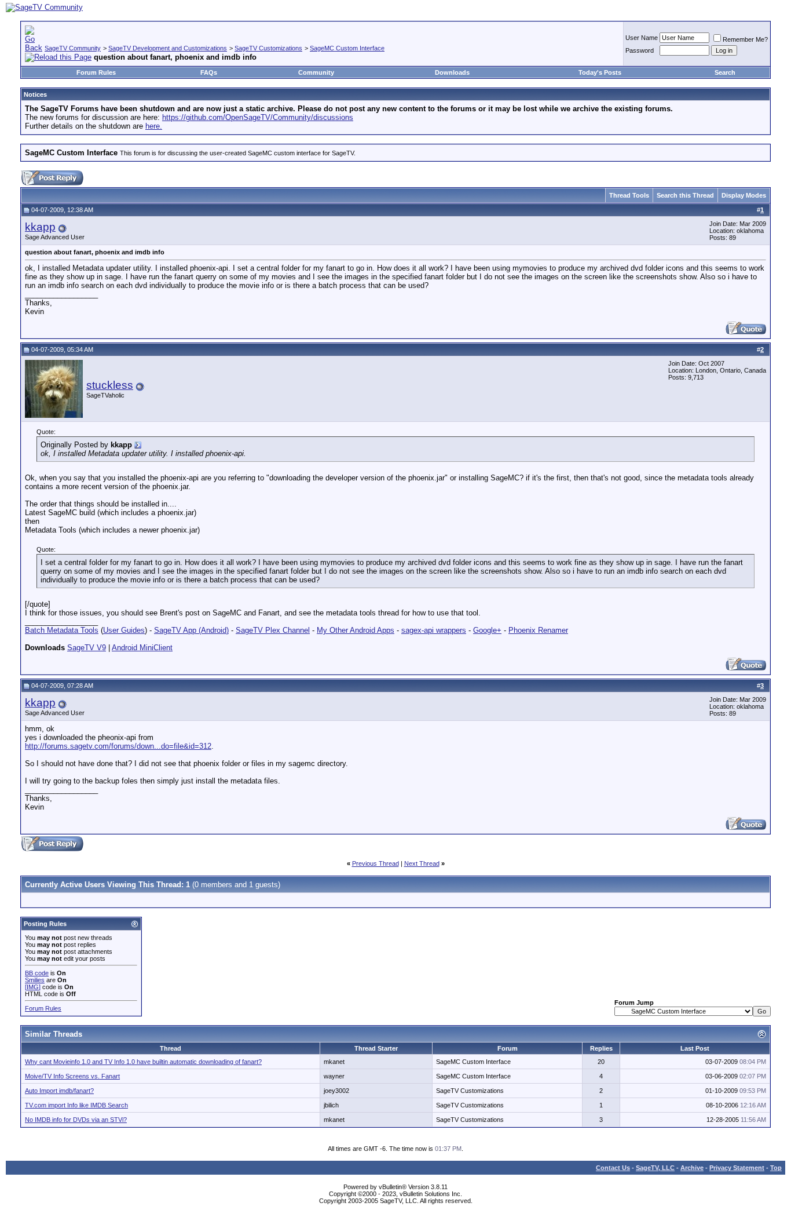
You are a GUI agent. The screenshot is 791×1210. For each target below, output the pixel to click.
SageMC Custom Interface (347, 48)
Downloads (452, 72)
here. (153, 126)
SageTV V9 (86, 647)
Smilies (35, 979)
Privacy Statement (736, 1167)
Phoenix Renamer (538, 630)
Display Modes (744, 195)
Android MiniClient (142, 647)
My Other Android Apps (355, 630)
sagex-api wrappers (433, 630)
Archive (692, 1167)
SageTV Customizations (268, 48)
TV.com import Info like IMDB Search (76, 1105)
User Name (641, 37)
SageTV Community (73, 48)
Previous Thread (375, 863)
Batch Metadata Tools (61, 630)
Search (725, 72)
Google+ (487, 630)
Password (639, 50)
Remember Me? (745, 39)
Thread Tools (629, 195)
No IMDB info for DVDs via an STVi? (76, 1119)
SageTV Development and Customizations (167, 48)
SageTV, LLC (655, 1167)
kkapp (40, 227)
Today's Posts (599, 72)
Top (776, 1167)
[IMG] (33, 986)
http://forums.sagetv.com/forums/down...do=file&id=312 (118, 746)
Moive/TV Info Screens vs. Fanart (72, 1076)
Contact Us (613, 1167)
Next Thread (422, 863)
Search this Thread (685, 195)
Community (316, 72)
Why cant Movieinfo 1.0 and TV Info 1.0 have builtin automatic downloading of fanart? (143, 1061)
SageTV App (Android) (191, 630)
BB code (37, 973)
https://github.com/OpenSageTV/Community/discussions (257, 117)
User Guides (124, 630)
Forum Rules (96, 72)
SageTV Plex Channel (273, 630)
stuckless (109, 385)
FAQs (208, 72)
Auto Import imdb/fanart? (59, 1090)
